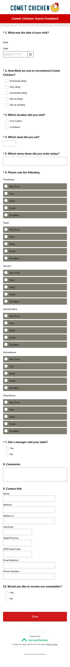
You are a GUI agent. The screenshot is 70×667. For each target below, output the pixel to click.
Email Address (10, 560)
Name (6, 493)
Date (5, 42)
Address (7, 504)
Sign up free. (52, 644)
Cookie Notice (39, 654)
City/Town (8, 527)
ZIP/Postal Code (12, 549)
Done (35, 616)
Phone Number (11, 571)
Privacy (27, 654)
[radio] (4, 81)
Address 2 (8, 515)
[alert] (35, 60)
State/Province (11, 538)
